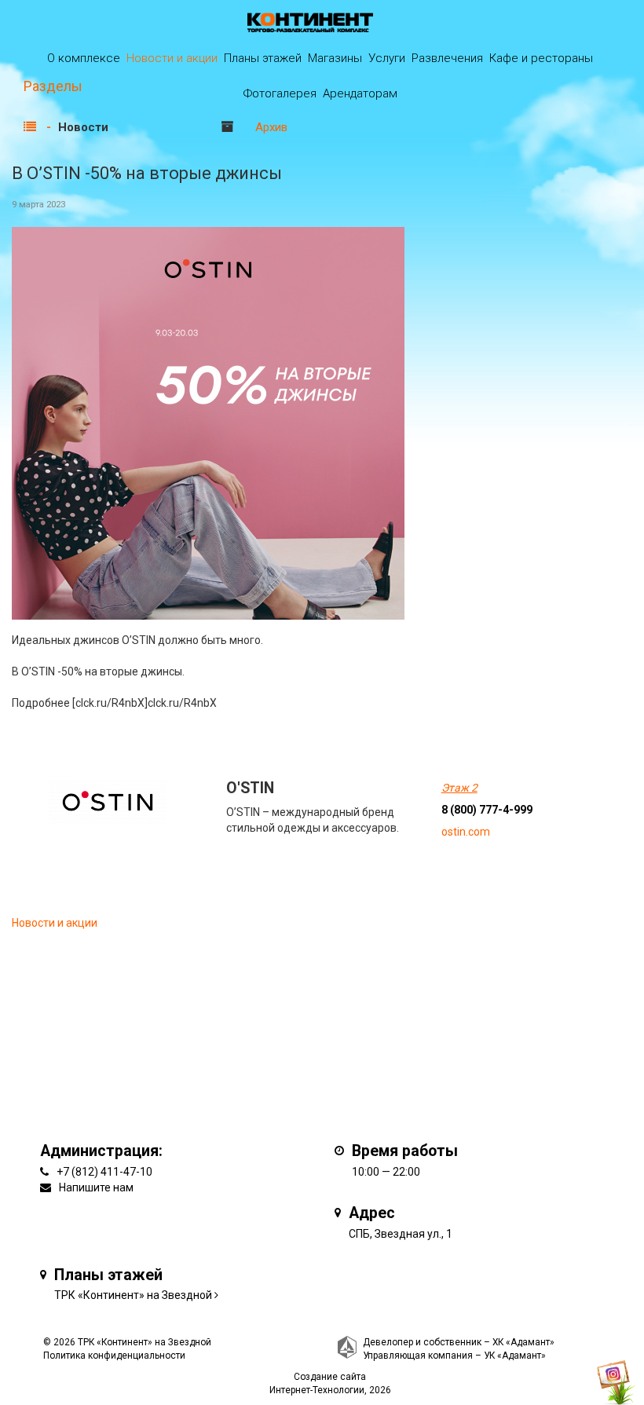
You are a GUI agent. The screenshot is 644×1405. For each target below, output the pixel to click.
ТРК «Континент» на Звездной (133, 1295)
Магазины (335, 58)
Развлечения (447, 58)
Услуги (386, 58)
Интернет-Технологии (316, 1390)
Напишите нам (96, 1187)
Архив (271, 127)
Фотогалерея (280, 93)
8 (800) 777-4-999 (486, 809)
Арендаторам (360, 93)
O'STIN (250, 788)
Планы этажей (263, 58)
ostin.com (465, 831)
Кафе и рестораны (541, 58)
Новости (83, 127)
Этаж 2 (459, 787)
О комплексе (83, 58)
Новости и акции (172, 58)
